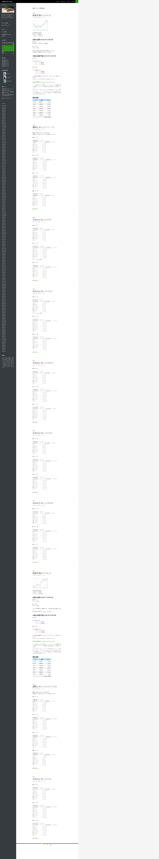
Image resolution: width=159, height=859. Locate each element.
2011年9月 (4, 270)
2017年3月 (4, 172)
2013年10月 (4, 233)
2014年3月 (4, 226)
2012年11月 (4, 250)
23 (2, 50)
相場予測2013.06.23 (41, 573)
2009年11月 (4, 303)
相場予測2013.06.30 (41, 15)
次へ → (51, 844)
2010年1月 (4, 300)
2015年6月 (4, 203)
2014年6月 (4, 221)
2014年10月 (4, 215)
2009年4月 (4, 314)
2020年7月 (4, 113)
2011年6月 (4, 275)
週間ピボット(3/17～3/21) (6, 98)
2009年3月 (4, 315)
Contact (68, 1)
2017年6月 (4, 168)
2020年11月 (4, 107)
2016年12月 (4, 177)
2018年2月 (4, 156)
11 (6, 47)
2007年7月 (4, 345)
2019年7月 (4, 130)
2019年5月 (4, 133)
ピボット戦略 (4, 31)
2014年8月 (4, 218)
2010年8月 (4, 290)
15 (13, 47)
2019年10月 (4, 126)
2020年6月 (4, 114)
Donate (73, 1)
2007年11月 (4, 339)
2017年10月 (4, 162)
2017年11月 (4, 160)
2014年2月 (4, 227)
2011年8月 (4, 272)
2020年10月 (4, 108)
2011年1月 (4, 282)
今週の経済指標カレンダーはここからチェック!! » (43, 82)
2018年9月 (4, 145)
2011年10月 (4, 269)
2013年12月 (4, 230)
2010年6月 (4, 293)
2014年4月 (4, 224)
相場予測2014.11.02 (5, 88)
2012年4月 (4, 260)
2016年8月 (4, 183)
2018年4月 (4, 153)
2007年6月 (4, 346)
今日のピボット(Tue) (42, 433)
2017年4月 (4, 171)
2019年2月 (4, 138)
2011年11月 (4, 267)
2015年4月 (4, 206)
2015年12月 (4, 194)
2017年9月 (4, 163)
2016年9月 (4, 181)
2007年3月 (4, 351)
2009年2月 (4, 317)
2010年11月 (4, 285)
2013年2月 (4, 245)
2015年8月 (4, 200)
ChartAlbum (63, 1)
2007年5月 (4, 348)
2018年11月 (4, 142)
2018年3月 (4, 154)
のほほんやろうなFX (7, 1)
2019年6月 (4, 132)
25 (6, 50)
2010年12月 (4, 284)
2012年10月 (4, 251)
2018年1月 (4, 157)
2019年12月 (4, 123)
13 (9, 47)
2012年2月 (4, 263)
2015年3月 (4, 208)
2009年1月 (4, 318)
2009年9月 (4, 306)
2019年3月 (4, 136)
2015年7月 (4, 202)
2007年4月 (4, 349)
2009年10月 (4, 305)
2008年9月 (4, 324)
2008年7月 (4, 327)
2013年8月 (4, 236)
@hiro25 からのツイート (6, 25)
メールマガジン (4, 33)
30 (2, 52)
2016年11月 (4, 178)
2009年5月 (4, 312)
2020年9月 (4, 110)
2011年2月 (4, 281)
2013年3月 (4, 244)
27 (9, 50)
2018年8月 (4, 147)
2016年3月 (4, 190)
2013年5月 (4, 241)
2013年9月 (4, 235)
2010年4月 (4, 296)
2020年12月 (4, 105)
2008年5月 (4, 330)
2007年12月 (4, 337)
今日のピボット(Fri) (41, 219)
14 (11, 47)
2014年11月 (4, 214)
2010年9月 (4, 288)
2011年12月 (4, 266)
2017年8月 (4, 165)
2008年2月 (4, 334)
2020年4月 (4, 117)
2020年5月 (4, 116)
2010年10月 (4, 287)
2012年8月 (4, 254)
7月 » (13, 53)
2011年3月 (4, 279)
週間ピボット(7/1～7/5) (43, 127)
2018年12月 (4, 141)
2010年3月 (4, 297)
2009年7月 (4, 309)
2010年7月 (4, 291)
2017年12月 (4, 159)
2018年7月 (4, 148)
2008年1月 (4, 336)
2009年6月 (4, 311)
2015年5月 (4, 205)
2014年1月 (4, 229)
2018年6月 (4, 150)
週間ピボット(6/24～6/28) (44, 686)
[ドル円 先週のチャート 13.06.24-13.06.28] (40, 25)
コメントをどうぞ (42, 17)
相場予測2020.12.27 (5, 60)
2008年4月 (4, 331)
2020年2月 (4, 120)
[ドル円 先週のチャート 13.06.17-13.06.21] (40, 583)
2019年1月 (4, 139)
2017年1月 (4, 175)
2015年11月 (4, 196)
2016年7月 (4, 184)
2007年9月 (4, 342)
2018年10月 (4, 144)
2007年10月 (4, 340)
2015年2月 (4, 209)
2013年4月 (4, 242)
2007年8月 (4, 343)
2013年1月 (4, 247)
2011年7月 (4, 273)
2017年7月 (4, 166)
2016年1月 (4, 193)
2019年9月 (4, 127)
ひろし (11, 88)
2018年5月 (4, 151)
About (58, 1)
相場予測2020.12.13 (5, 63)
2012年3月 (4, 261)
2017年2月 (4, 174)
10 (4, 47)
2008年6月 (4, 328)
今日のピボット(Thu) (42, 291)
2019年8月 (4, 129)
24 (4, 50)
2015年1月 (4, 211)
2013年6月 (4, 239)
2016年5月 (4, 187)
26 (8, 50)
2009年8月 (4, 308)
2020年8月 (4, 111)
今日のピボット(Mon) (42, 503)
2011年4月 (4, 278)
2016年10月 (4, 180)
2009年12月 (4, 302)
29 (13, 50)
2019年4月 (4, 135)
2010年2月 (4, 299)
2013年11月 (4, 232)
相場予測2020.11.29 (5, 66)
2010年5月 (4, 294)
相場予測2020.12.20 (5, 61)
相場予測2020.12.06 (5, 64)
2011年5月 (4, 276)
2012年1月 (4, 264)
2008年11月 (4, 321)
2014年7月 (4, 220)
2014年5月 (4, 223)
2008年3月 (4, 333)
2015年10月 (4, 197)
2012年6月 (4, 257)
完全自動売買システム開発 (6, 34)
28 (11, 50)
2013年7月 (4, 238)
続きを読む (35, 208)
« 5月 (3, 53)
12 (8, 47)
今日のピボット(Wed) (42, 363)
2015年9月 (4, 199)
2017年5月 (4, 169)
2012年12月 (4, 248)
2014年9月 (4, 217)
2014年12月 (4, 212)
